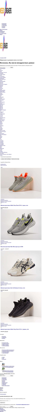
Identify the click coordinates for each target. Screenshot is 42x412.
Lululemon (2, 111)
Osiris (1, 93)
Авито (3, 357)
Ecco (1, 132)
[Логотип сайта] (5, 21)
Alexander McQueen (3, 152)
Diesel (1, 136)
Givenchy (1, 125)
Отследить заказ (5, 342)
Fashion (1, 128)
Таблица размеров (5, 345)
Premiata (1, 88)
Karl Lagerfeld (2, 117)
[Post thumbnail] (3, 365)
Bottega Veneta (2, 145)
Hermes (1, 123)
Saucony (1, 83)
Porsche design (2, 90)
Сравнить (4, 384)
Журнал (3, 338)
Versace (1, 70)
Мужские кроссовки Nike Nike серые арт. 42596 (12, 246)
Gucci (1, 124)
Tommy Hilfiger (3, 77)
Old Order (2, 97)
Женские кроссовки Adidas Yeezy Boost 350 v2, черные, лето (15, 329)
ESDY (1, 129)
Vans (1, 71)
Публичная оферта (5, 351)
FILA (1, 126)
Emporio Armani (3, 131)
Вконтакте (4, 359)
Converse (1, 140)
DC (0, 138)
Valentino (1, 73)
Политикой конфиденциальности (22, 404)
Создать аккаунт (3, 394)
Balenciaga (2, 148)
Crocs (1, 139)
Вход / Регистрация (5, 385)
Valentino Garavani (3, 72)
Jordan (1, 118)
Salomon (1, 85)
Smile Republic (2, 81)
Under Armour (2, 74)
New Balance (2, 102)
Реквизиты (4, 337)
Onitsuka (1, 94)
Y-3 (0, 69)
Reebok (1, 86)
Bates (1, 146)
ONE (1, 95)
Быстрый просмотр (4, 200)
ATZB (1, 149)
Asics (1, 150)
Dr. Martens (2, 133)
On (0, 96)
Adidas (1, 155)
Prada (1, 89)
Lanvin (1, 115)
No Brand (1, 100)
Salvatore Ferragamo (3, 84)
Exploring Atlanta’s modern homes (8, 366)
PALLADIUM (2, 92)
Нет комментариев (9, 367)
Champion (2, 143)
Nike (1, 101)
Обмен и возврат (5, 344)
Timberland (2, 78)
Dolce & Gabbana (3, 134)
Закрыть (1, 388)
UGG (1, 75)
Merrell (1, 108)
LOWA (1, 112)
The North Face (2, 79)
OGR (1, 98)
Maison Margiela (3, 109)
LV (0, 110)
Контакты (4, 336)
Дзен (3, 358)
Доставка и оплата (5, 343)
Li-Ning (1, 114)
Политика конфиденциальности (8, 349)
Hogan (1, 122)
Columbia (1, 141)
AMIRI (1, 151)
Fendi (1, 127)
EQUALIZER (2, 130)
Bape (1, 147)
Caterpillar (2, 144)
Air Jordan (2, 153)
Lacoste (1, 116)
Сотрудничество (5, 352)
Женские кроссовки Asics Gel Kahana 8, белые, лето (13, 287)
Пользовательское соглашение (7, 350)
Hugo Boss (2, 120)
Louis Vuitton (2, 113)
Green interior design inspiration (7, 370)
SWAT (1, 80)
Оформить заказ (4, 202)
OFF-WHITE (2, 99)
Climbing (1, 142)
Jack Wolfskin (2, 119)
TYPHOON (2, 76)
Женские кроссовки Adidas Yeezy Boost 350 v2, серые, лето (14, 205)
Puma (1, 87)
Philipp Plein (2, 91)
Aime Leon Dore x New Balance (5, 154)
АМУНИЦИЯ (2, 68)
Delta (1, 137)
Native (1, 103)
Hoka (1, 121)
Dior (1, 135)
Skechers (1, 82)
